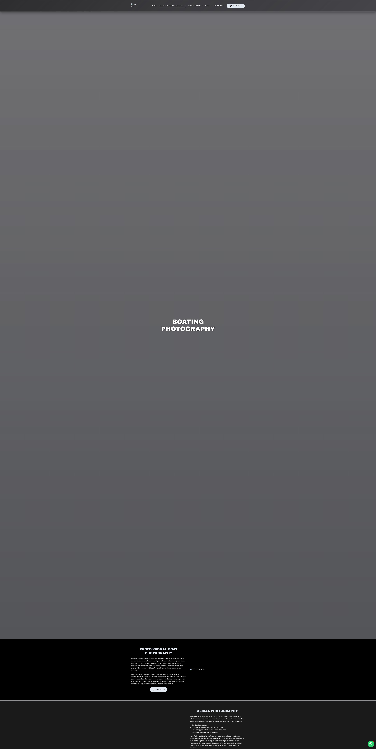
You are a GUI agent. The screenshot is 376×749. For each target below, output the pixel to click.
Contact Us (218, 6)
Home (154, 6)
